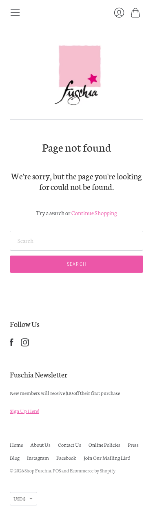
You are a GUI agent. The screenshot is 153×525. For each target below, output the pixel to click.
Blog (15, 457)
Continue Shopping (94, 213)
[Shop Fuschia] (76, 68)
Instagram (38, 457)
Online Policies (104, 444)
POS (57, 470)
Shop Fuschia (37, 470)
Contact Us (69, 444)
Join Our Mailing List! (107, 457)
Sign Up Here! (24, 410)
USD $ (19, 498)
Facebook (66, 457)
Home (16, 444)
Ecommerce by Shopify (92, 470)
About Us (40, 444)
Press (133, 444)
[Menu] (15, 12)
